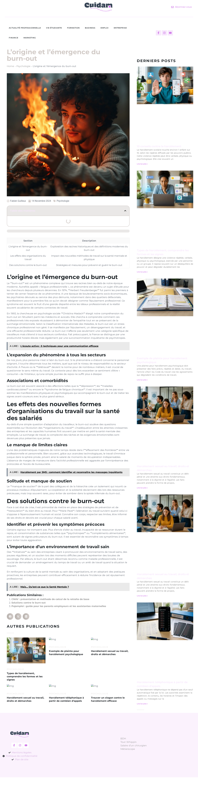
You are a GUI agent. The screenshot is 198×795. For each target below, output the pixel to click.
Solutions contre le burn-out (28, 602)
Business (90, 28)
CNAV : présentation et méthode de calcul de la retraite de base (50, 599)
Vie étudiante (54, 28)
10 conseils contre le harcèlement (159, 146)
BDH (123, 738)
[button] (125, 211)
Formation (73, 28)
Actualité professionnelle (25, 28)
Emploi (105, 28)
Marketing (29, 38)
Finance (13, 38)
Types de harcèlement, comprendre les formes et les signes (25, 676)
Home (10, 66)
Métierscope (127, 749)
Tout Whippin (128, 742)
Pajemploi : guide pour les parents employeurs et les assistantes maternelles (58, 606)
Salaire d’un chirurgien (133, 745)
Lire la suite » (142, 164)
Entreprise (120, 28)
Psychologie (23, 66)
